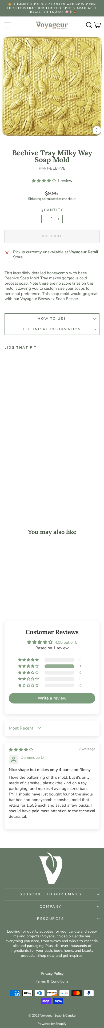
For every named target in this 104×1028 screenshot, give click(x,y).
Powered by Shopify (52, 1024)
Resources (50, 918)
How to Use (52, 318)
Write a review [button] (52, 698)
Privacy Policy (52, 973)
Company (51, 906)
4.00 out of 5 (66, 642)
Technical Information (52, 329)
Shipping (34, 198)
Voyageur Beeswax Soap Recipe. (49, 298)
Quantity (52, 210)
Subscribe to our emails (51, 894)
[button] (44, 180)
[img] (21, 749)
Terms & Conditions (52, 981)
